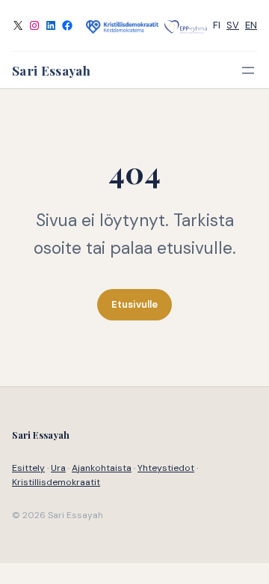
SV (232, 25)
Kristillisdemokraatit (56, 482)
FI (216, 25)
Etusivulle (134, 304)
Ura (58, 468)
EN (251, 25)
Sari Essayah (51, 70)
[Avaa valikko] (248, 70)
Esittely (28, 468)
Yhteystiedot (165, 468)
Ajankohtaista (102, 468)
